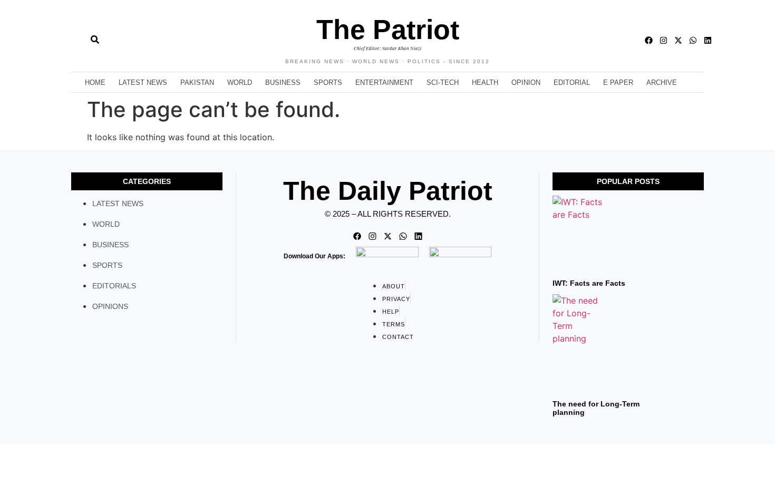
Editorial (572, 82)
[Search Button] (95, 34)
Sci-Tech (443, 82)
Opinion (525, 82)
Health (485, 82)
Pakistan (197, 82)
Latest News (143, 82)
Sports (328, 82)
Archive (661, 82)
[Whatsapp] (693, 40)
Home (95, 82)
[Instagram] (663, 40)
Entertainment (384, 82)
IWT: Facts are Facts (589, 283)
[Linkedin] (708, 40)
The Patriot (387, 29)
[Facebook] (649, 40)
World (239, 82)
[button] (71, 40)
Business (283, 82)
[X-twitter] (678, 40)
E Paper (618, 82)
